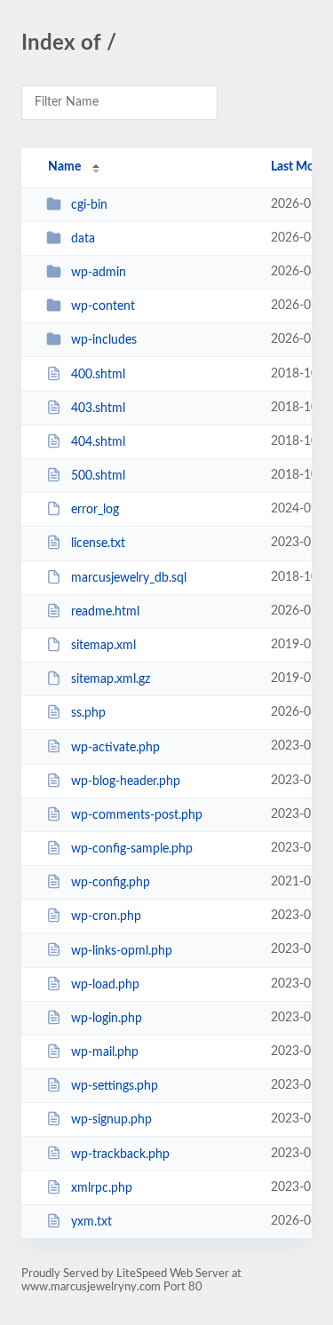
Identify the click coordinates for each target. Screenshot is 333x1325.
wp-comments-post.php (136, 815)
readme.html (105, 612)
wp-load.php (105, 985)
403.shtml (98, 408)
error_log (95, 510)
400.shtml (98, 375)
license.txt (98, 543)
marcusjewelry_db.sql (128, 578)
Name (64, 167)
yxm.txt (91, 1222)
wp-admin (98, 272)
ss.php (88, 713)
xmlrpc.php (101, 1188)
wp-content (103, 306)
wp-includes (104, 340)
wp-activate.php (115, 747)
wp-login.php (106, 1018)
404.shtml (98, 442)
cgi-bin (89, 205)
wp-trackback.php (120, 1153)
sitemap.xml (103, 645)
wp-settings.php (114, 1086)
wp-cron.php (106, 916)
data (83, 239)
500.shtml (98, 476)
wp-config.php (110, 883)
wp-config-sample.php (132, 849)
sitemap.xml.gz (110, 679)
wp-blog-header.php (125, 781)
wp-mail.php (105, 1052)
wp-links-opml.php (121, 950)
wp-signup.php (111, 1120)
